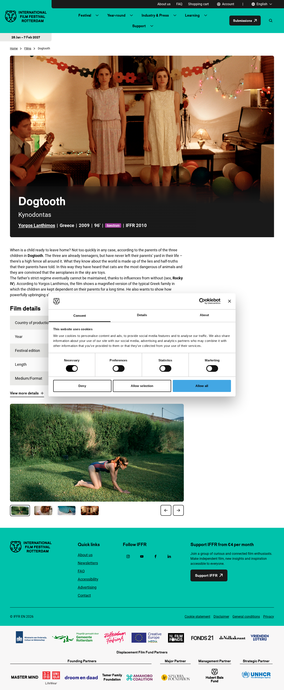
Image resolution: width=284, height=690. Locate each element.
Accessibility (88, 579)
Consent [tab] (79, 315)
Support (139, 26)
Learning (192, 15)
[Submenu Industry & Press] (175, 15)
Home (14, 48)
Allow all (201, 386)
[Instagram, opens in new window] (128, 556)
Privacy (268, 617)
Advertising (87, 587)
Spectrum (113, 225)
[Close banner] (229, 301)
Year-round (116, 15)
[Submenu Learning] (205, 15)
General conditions (246, 617)
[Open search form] (271, 21)
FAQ (179, 4)
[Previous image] (166, 510)
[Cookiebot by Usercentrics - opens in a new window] (202, 301)
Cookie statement (197, 617)
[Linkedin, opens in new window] (169, 556)
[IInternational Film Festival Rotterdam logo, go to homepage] (26, 16)
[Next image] (178, 510)
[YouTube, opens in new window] (142, 556)
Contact (84, 595)
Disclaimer (221, 617)
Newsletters (88, 563)
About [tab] (204, 315)
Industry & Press (155, 15)
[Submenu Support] (152, 26)
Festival (84, 15)
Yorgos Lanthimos (36, 225)
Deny (82, 386)
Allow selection (142, 386)
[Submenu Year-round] (131, 15)
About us (163, 4)
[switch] (119, 368)
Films (27, 48)
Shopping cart (198, 4)
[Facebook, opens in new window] (155, 556)
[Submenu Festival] (97, 15)
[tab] (20, 510)
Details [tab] (142, 315)
